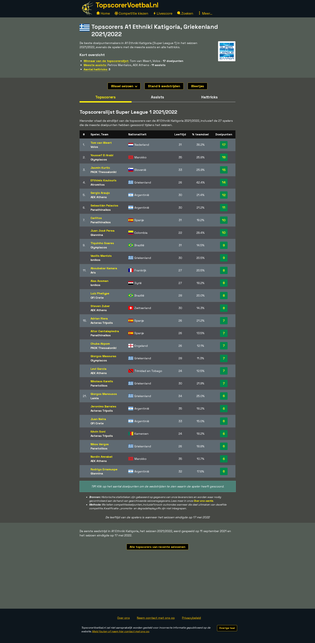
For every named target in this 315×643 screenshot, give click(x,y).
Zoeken (186, 13)
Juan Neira (98, 419)
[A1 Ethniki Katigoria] (227, 58)
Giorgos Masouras (103, 356)
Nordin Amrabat (102, 457)
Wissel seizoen (122, 86)
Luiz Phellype (100, 293)
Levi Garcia (98, 369)
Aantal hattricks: (96, 69)
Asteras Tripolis (102, 323)
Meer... (206, 13)
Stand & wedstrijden (164, 86)
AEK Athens (99, 197)
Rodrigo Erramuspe (104, 469)
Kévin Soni (98, 431)
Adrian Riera (99, 318)
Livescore (164, 13)
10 (224, 220)
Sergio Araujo (100, 193)
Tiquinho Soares (102, 243)
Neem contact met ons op (156, 618)
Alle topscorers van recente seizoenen (157, 547)
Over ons (123, 618)
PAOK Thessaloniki (103, 172)
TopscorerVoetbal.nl (127, 5)
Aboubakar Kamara (104, 268)
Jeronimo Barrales (103, 406)
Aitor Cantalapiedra (105, 331)
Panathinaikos (101, 210)
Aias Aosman (99, 281)
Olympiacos (99, 159)
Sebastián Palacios (104, 205)
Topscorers (105, 97)
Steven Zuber (100, 306)
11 (223, 207)
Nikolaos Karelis (102, 381)
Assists (157, 97)
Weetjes (197, 86)
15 (224, 170)
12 (224, 195)
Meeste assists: (95, 65)
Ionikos (95, 260)
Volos (94, 147)
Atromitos (98, 184)
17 (224, 145)
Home (105, 13)
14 (224, 182)
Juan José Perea (103, 230)
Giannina (97, 235)
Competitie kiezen (133, 13)
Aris (93, 272)
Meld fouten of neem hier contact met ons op (120, 631)
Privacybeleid (191, 618)
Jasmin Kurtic (100, 168)
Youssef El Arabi (102, 155)
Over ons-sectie (203, 501)
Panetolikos (99, 385)
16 (224, 157)
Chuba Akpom (100, 343)
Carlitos (96, 218)
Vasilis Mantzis (101, 256)
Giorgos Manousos (104, 394)
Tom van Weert (101, 143)
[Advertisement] (157, 584)
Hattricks (209, 97)
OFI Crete (97, 297)
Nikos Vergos (100, 444)
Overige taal (227, 628)
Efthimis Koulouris (103, 180)
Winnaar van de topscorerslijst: (106, 61)
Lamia (95, 398)
